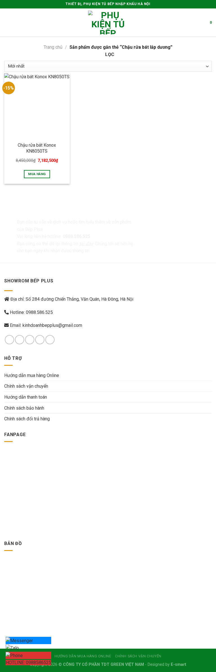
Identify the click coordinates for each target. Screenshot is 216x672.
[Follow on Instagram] (19, 339)
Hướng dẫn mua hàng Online (31, 375)
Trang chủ (53, 47)
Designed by (167, 664)
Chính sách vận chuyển (26, 386)
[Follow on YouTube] (50, 339)
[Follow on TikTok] (29, 339)
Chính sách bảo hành (24, 408)
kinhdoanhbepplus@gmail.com (52, 325)
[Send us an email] (39, 339)
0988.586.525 (39, 312)
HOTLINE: (28, 662)
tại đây (86, 243)
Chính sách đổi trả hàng (27, 418)
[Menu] (7, 22)
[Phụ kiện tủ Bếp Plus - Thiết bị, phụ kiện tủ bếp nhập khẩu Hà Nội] (108, 22)
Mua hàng (37, 174)
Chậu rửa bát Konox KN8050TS (37, 148)
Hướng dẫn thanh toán (25, 397)
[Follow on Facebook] (9, 339)
